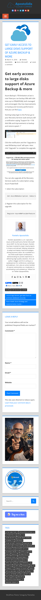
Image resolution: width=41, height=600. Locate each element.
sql (32, 565)
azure (7, 290)
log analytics (23, 554)
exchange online (12, 552)
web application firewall (14, 579)
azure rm (19, 540)
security (16, 565)
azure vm (27, 543)
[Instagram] (18, 277)
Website (8, 382)
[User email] (29, 277)
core (24, 546)
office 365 (10, 563)
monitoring (23, 557)
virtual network (26, 571)
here (19, 110)
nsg (25, 560)
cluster (16, 546)
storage (9, 568)
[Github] (26, 277)
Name (8, 363)
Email (8, 373)
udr (31, 568)
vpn (8, 577)
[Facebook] (12, 277)
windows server (12, 582)
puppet (9, 565)
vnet (27, 574)
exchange (10, 549)
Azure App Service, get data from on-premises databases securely (19, 296)
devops (31, 546)
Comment (10, 331)
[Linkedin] (15, 277)
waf (14, 577)
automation (11, 535)
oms (18, 563)
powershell (27, 563)
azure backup (15, 290)
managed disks (11, 557)
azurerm (23, 290)
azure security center (14, 543)
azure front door (24, 538)
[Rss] (20, 277)
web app (20, 577)
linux (14, 554)
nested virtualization (13, 560)
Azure (19, 62)
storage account (21, 568)
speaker (25, 565)
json (8, 554)
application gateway (27, 532)
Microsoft (24, 62)
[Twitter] (23, 277)
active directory (12, 532)
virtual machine (12, 571)
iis (29, 552)
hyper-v (23, 552)
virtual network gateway (15, 574)
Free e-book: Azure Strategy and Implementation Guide (16, 302)
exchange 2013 (22, 549)
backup (9, 546)
